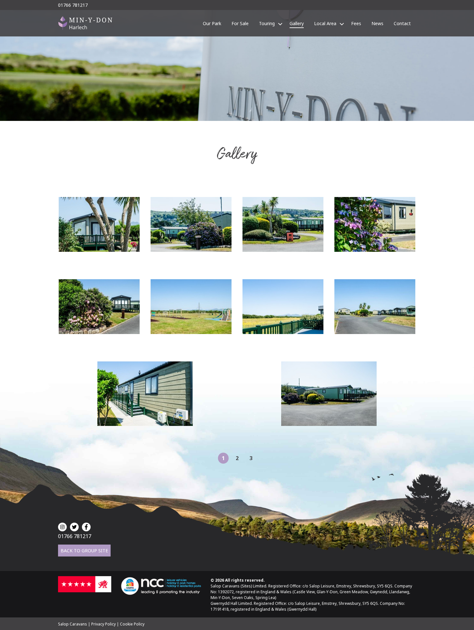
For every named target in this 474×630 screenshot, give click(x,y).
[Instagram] (62, 527)
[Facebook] (86, 527)
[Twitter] (74, 527)
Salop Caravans (72, 624)
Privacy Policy (103, 624)
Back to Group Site (84, 550)
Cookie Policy (132, 624)
